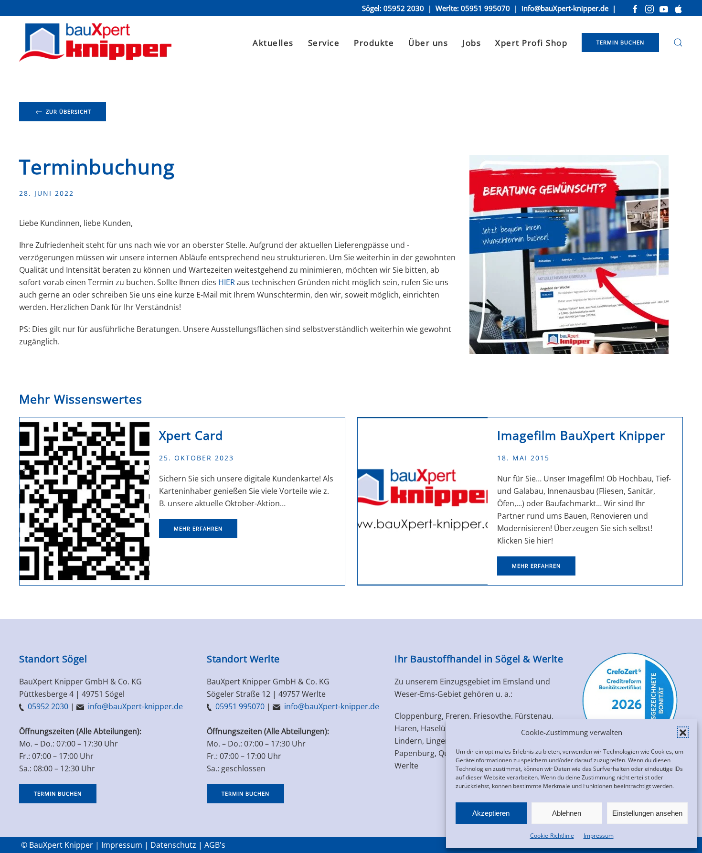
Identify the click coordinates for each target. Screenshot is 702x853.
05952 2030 (403, 8)
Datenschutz (173, 845)
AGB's (214, 845)
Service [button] (324, 42)
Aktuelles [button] (273, 42)
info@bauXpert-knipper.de (564, 8)
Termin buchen (620, 42)
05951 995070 (485, 8)
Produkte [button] (374, 42)
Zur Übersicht (68, 111)
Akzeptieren (491, 813)
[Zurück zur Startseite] (95, 42)
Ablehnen (566, 813)
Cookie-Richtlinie (552, 836)
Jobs (471, 42)
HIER (226, 282)
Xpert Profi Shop (531, 42)
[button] (683, 732)
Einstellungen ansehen (647, 813)
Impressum (599, 836)
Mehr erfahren (198, 528)
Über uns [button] (428, 42)
